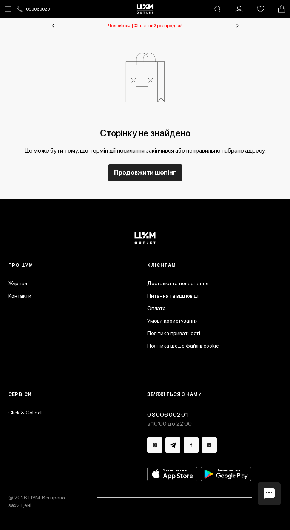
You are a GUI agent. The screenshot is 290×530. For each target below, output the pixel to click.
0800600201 (39, 9)
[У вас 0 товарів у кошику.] (281, 9)
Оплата (156, 308)
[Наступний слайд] (237, 25)
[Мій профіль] (239, 9)
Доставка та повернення (177, 283)
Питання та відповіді (173, 296)
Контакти (19, 296)
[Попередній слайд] (52, 25)
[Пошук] (217, 9)
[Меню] (8, 9)
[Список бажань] (260, 9)
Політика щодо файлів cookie (183, 346)
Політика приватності (173, 333)
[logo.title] (145, 238)
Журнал (17, 283)
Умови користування (172, 321)
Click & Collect (25, 412)
